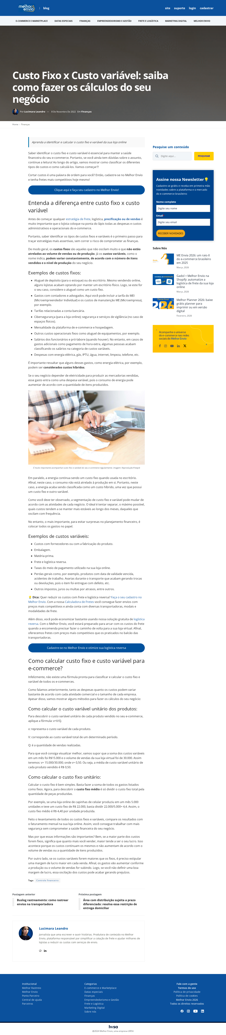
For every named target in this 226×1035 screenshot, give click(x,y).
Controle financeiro (47, 880)
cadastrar (206, 8)
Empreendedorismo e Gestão (101, 999)
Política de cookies (187, 995)
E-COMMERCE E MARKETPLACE (32, 20)
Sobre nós (90, 1011)
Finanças (86, 111)
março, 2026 (183, 267)
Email (160, 215)
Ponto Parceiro (30, 995)
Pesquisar (204, 156)
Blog (46, 8)
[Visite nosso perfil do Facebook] (182, 1011)
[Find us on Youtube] (172, 346)
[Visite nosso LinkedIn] (202, 1011)
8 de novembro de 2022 (63, 111)
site (167, 8)
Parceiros (27, 1003)
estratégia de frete (78, 219)
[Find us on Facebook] (160, 346)
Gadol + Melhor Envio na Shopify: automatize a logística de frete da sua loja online (195, 281)
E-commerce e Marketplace (100, 988)
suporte (179, 8)
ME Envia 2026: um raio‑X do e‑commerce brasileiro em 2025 (194, 259)
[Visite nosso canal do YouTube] (195, 1011)
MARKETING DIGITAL (176, 20)
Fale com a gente (187, 983)
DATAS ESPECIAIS (64, 20)
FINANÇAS (84, 20)
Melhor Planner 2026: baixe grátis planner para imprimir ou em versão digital (195, 305)
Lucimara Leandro (34, 111)
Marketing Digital (94, 1007)
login (192, 8)
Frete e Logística (93, 1003)
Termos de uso (187, 988)
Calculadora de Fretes (79, 602)
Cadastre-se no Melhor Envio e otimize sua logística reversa (86, 648)
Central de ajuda (32, 999)
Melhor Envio (30, 991)
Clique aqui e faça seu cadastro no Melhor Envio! (86, 190)
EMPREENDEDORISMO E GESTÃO (114, 20)
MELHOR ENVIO (202, 20)
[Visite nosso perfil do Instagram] (188, 1011)
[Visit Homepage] (27, 8)
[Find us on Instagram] (165, 346)
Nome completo (166, 201)
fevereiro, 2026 (184, 315)
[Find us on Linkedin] (178, 346)
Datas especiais (93, 991)
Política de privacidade (187, 991)
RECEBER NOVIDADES (170, 233)
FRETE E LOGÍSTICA (148, 20)
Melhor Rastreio (31, 988)
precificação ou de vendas (122, 219)
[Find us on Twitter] (184, 346)
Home (15, 124)
